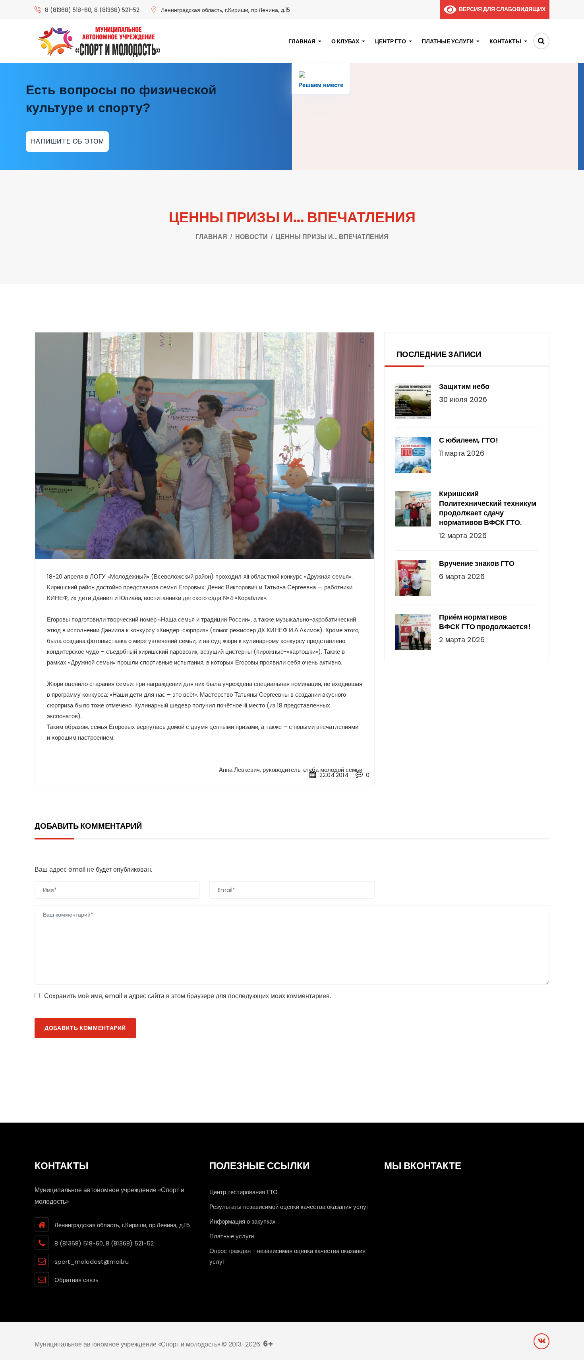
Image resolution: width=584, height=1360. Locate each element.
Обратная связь (76, 1280)
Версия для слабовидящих (500, 9)
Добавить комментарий (85, 1028)
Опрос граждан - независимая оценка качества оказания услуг (287, 1256)
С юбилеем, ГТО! (468, 440)
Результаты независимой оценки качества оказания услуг (288, 1207)
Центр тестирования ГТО (243, 1192)
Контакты (505, 41)
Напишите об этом (67, 141)
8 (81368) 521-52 (116, 10)
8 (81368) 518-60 (68, 10)
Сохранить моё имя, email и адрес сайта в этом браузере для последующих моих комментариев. (187, 996)
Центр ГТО (390, 41)
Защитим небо (464, 386)
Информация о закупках (242, 1221)
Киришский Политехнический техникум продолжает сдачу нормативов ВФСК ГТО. (487, 508)
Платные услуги (448, 41)
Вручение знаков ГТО (476, 563)
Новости (251, 236)
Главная (301, 41)
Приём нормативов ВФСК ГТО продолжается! (485, 621)
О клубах (345, 41)
